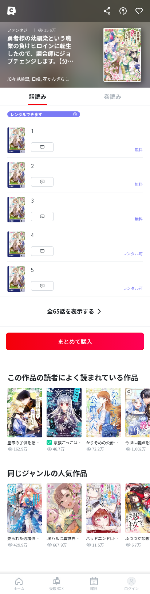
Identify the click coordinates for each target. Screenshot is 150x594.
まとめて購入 (75, 341)
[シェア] (107, 11)
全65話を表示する (70, 311)
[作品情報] (123, 11)
